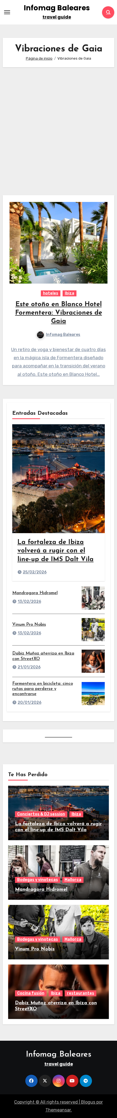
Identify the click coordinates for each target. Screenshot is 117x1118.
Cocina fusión (30, 993)
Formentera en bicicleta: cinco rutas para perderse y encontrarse (42, 688)
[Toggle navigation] (7, 12)
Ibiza (69, 293)
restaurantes (80, 993)
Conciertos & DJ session (41, 814)
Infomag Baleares (57, 8)
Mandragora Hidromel (35, 593)
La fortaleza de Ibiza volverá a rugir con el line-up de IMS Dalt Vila (55, 551)
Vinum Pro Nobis (29, 624)
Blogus (88, 1102)
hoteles (50, 293)
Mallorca (72, 879)
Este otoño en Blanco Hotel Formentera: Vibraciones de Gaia (58, 313)
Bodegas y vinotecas (37, 879)
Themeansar (58, 1110)
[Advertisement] (58, 131)
